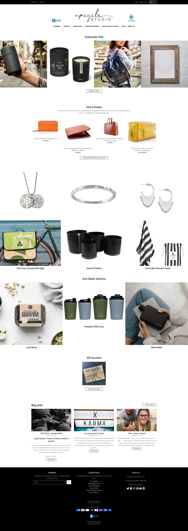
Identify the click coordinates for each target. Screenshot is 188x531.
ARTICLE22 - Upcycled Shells (51, 433)
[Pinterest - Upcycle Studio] (137, 488)
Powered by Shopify (94, 524)
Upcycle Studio (96, 522)
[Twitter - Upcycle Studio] (128, 488)
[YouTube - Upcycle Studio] (140, 488)
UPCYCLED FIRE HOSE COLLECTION (94, 158)
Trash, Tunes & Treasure (136, 433)
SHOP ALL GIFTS (94, 91)
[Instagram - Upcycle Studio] (134, 488)
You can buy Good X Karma (94, 433)
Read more (51, 459)
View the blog (149, 404)
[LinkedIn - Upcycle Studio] (143, 488)
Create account (144, 2)
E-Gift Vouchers (94, 389)
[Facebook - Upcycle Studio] (131, 488)
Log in (136, 2)
